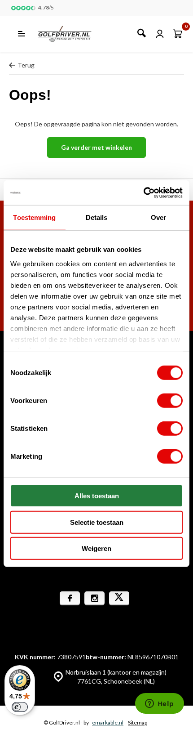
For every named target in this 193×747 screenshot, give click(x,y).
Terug (26, 65)
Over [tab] (158, 217)
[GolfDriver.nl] (74, 33)
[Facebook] (70, 598)
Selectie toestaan (96, 522)
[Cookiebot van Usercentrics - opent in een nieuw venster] (143, 192)
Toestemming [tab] (34, 217)
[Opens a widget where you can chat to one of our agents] (159, 704)
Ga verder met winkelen (96, 147)
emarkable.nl (107, 722)
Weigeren (96, 548)
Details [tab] (97, 217)
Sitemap (137, 722)
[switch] (170, 401)
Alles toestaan (97, 496)
